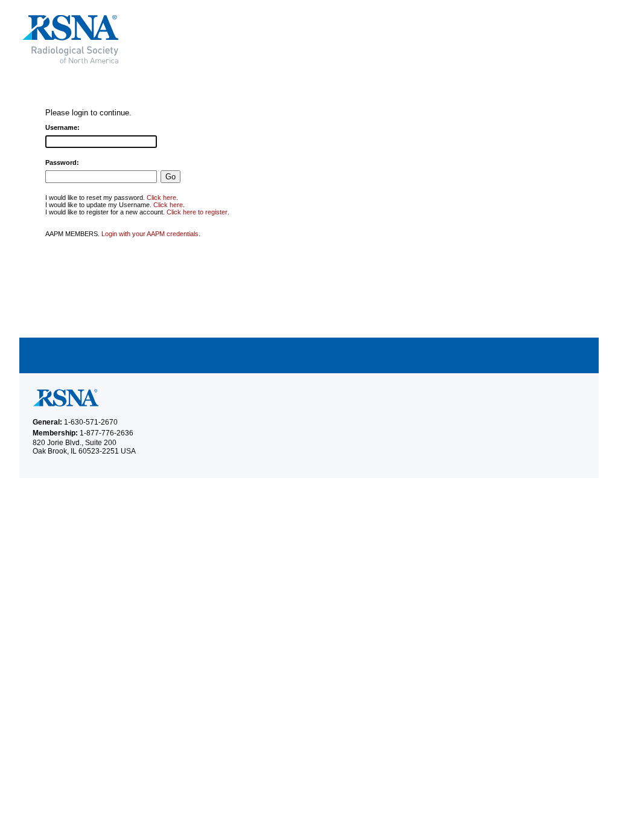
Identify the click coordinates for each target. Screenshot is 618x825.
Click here (161, 197)
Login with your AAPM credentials (150, 233)
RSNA (157, 39)
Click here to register (197, 212)
